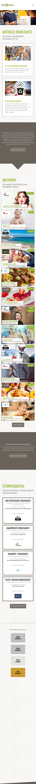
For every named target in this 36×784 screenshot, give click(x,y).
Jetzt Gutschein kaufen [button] (18, 456)
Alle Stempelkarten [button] (18, 606)
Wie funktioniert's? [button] (18, 150)
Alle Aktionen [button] (18, 425)
